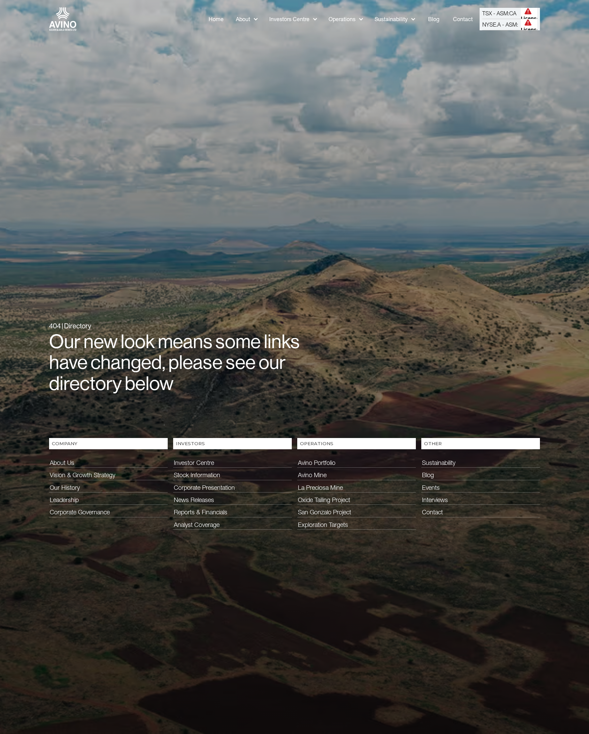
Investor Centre (194, 463)
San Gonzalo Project (324, 512)
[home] (62, 19)
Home (216, 19)
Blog (433, 19)
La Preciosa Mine (320, 487)
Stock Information (197, 475)
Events (431, 487)
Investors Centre (289, 19)
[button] (247, 19)
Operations (342, 19)
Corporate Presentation (204, 487)
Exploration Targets (323, 525)
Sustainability (391, 19)
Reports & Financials (200, 512)
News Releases (194, 500)
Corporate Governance (80, 512)
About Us (62, 463)
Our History (65, 487)
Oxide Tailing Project (324, 500)
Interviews (435, 500)
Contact (463, 19)
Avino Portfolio (316, 463)
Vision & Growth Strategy (82, 475)
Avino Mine (312, 475)
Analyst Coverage (197, 525)
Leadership (64, 500)
